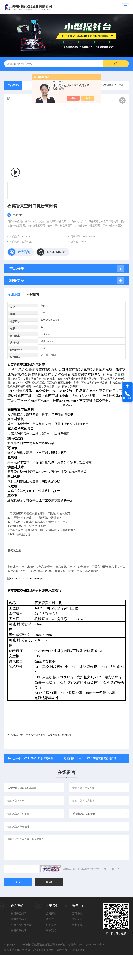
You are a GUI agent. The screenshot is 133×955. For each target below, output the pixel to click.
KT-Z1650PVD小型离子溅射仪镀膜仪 (45, 758)
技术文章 (77, 919)
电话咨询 (127, 398)
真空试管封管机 (105, 85)
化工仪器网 (23, 949)
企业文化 (51, 924)
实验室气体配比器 (21, 924)
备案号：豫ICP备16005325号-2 (86, 944)
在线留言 (33, 294)
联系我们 (51, 930)
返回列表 (69, 758)
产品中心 (13, 85)
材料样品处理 (18, 930)
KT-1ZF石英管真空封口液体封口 (105, 758)
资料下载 (77, 924)
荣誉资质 (51, 919)
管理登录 (62, 949)
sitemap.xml (77, 949)
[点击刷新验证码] (50, 868)
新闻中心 (77, 913)
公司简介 (51, 913)
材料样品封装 (18, 913)
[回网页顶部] (127, 385)
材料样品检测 (18, 919)
